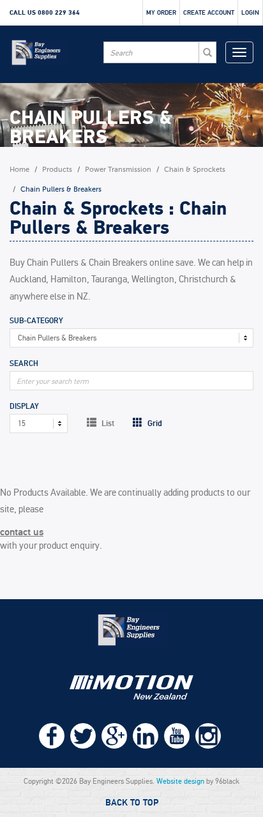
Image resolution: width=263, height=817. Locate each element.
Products (57, 169)
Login (250, 13)
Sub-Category (36, 321)
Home (19, 169)
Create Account (208, 13)
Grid (154, 423)
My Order (161, 13)
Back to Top (131, 802)
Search (24, 364)
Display (24, 407)
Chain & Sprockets (194, 169)
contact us (21, 532)
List (107, 423)
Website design (180, 781)
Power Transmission (118, 169)
